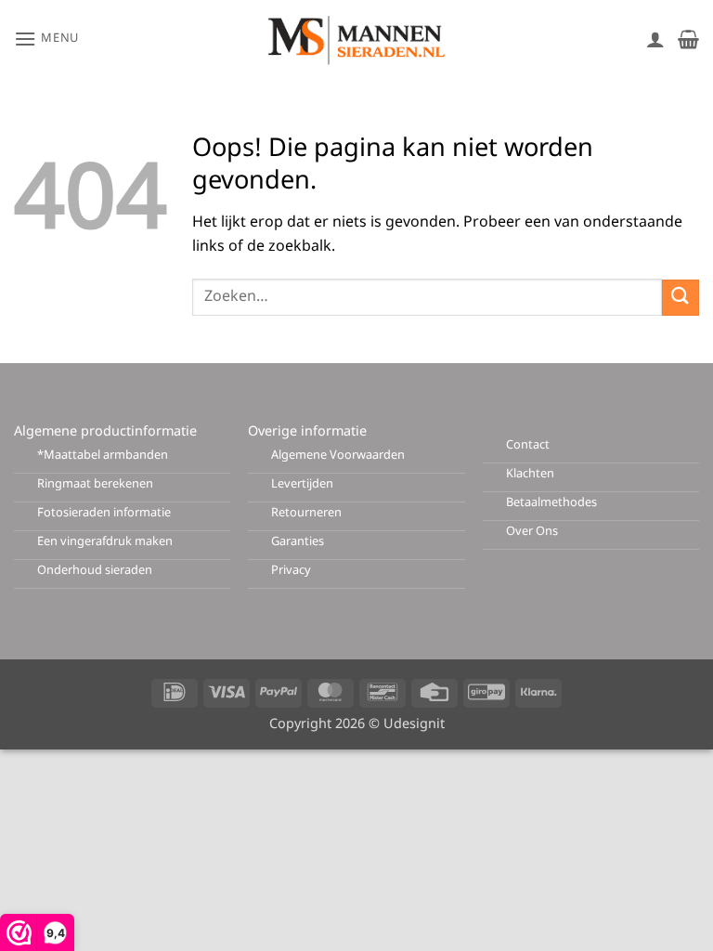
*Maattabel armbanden (102, 455)
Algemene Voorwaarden (338, 455)
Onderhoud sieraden (94, 571)
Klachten (530, 474)
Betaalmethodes (551, 503)
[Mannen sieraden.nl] (356, 39)
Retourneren (306, 513)
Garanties (297, 542)
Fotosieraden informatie (104, 513)
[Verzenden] (680, 298)
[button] (46, 38)
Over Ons (532, 532)
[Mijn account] (655, 39)
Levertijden (302, 484)
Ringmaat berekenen (95, 484)
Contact (528, 445)
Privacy (291, 571)
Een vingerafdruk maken (105, 542)
